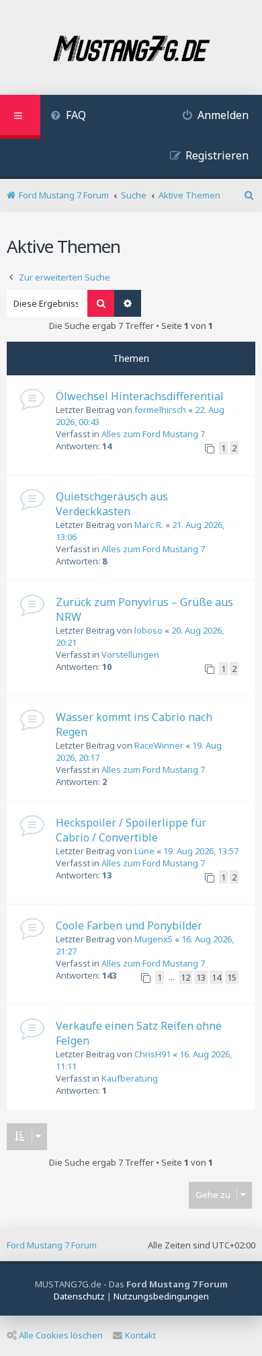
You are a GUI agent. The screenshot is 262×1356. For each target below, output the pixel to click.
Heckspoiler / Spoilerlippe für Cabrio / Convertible (131, 830)
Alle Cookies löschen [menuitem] (61, 1335)
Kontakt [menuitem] (140, 1335)
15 (231, 977)
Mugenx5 (153, 939)
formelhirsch (160, 410)
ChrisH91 (152, 1054)
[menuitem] (68, 117)
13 (201, 977)
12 (185, 977)
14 (216, 977)
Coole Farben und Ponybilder (129, 925)
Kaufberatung (129, 1078)
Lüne (144, 851)
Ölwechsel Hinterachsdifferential (140, 396)
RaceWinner (158, 745)
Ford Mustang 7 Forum (52, 1245)
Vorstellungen (130, 654)
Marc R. (148, 525)
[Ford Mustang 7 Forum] (131, 49)
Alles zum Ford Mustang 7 (153, 434)
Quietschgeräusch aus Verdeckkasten (112, 504)
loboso (148, 630)
